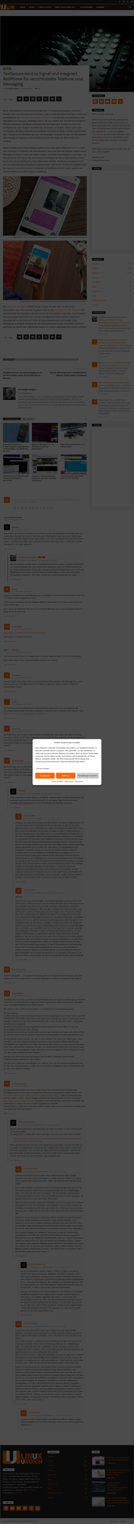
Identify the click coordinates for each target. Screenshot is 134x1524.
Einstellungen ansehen (87, 775)
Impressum (79, 781)
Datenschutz (69, 781)
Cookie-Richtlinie (57, 781)
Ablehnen (66, 775)
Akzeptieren (45, 775)
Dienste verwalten (43, 768)
